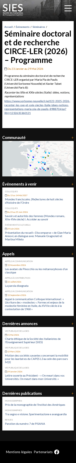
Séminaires (39, 26)
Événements (23, 26)
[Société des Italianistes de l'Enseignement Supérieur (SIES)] (13, 10)
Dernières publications (38, 393)
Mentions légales (19, 452)
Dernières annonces (38, 323)
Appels (38, 253)
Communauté (38, 137)
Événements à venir (38, 184)
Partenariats (43, 452)
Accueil (8, 26)
